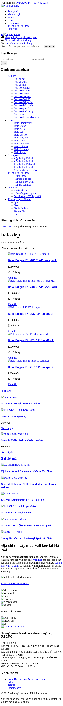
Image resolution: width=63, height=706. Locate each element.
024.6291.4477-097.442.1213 (32, 2)
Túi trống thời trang (24, 181)
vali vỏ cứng (12, 565)
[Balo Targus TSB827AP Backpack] (25, 307)
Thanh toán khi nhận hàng (18, 40)
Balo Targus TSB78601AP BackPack (32, 287)
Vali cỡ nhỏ (20, 84)
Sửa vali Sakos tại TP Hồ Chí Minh (20, 403)
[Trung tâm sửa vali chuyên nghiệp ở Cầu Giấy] (12, 531)
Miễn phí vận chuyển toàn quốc (21, 37)
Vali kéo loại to (22, 90)
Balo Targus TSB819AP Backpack (31, 367)
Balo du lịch (20, 128)
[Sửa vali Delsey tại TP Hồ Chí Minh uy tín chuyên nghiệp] (14, 477)
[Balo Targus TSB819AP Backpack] (28, 360)
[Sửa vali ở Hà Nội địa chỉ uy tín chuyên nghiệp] (14, 433)
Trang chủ (13, 11)
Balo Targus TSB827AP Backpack (31, 313)
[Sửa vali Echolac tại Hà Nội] (19, 409)
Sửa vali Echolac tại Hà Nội (14, 416)
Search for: (6, 46)
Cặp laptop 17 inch (24, 167)
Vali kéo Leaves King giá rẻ (28, 117)
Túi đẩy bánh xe (22, 184)
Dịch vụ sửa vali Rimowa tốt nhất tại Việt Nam (26, 471)
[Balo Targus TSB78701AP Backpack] (28, 253)
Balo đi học (20, 140)
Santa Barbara (21, 208)
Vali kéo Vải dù (22, 99)
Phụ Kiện (12, 28)
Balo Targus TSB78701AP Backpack (32, 260)
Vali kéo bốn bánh (23, 105)
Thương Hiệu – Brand (19, 199)
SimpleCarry (14, 687)
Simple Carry (21, 211)
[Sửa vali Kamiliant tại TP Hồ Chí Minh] (10, 493)
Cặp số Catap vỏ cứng (25, 170)
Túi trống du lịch (22, 178)
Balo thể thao (21, 146)
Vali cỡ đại (19, 78)
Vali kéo (12, 17)
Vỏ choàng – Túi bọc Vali (27, 196)
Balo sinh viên (21, 143)
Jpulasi (17, 202)
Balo (10, 20)
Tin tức (6, 390)
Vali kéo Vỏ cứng (23, 96)
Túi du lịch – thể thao (19, 25)
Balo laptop (20, 125)
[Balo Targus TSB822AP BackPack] (28, 334)
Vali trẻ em (19, 114)
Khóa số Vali (20, 190)
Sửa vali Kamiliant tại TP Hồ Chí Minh (22, 499)
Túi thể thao (20, 175)
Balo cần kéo (21, 134)
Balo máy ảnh (21, 137)
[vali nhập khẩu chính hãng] (12, 626)
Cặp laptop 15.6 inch (25, 164)
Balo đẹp (18, 131)
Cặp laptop (13, 23)
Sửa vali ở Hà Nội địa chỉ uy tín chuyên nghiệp (22, 440)
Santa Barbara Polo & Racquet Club (26, 679)
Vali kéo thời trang (23, 111)
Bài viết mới (9, 458)
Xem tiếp (12, 277)
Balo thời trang (21, 149)
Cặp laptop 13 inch (24, 158)
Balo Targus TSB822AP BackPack (31, 340)
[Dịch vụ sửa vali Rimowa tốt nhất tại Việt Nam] (15, 464)
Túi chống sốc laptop (25, 193)
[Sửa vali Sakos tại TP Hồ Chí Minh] (9, 397)
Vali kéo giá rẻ (21, 108)
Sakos (17, 205)
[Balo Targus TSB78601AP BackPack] (31, 280)
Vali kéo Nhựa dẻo (23, 102)
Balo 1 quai (20, 152)
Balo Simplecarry (23, 123)
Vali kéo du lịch (22, 87)
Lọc (4, 63)
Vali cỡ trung (20, 81)
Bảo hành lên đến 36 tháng (18, 43)
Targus (17, 214)
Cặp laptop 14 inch (24, 161)
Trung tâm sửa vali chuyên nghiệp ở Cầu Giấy (26, 538)
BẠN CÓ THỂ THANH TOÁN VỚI (15, 584)
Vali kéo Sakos (21, 93)
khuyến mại (14, 14)
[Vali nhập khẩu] (10, 5)
